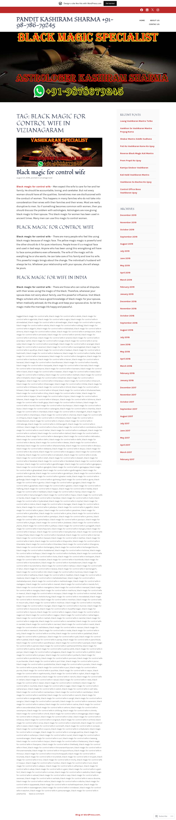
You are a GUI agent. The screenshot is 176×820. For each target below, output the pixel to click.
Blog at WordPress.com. (88, 814)
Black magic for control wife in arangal (76, 344)
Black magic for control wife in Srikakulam (70, 729)
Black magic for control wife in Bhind (54, 387)
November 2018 (128, 308)
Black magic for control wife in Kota (41, 556)
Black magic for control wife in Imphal (66, 501)
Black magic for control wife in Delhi (65, 439)
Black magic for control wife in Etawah (66, 458)
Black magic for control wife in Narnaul (43, 624)
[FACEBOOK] (141, 10)
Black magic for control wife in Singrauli (42, 720)
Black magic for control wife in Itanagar (53, 504)
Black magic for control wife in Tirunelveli (43, 757)
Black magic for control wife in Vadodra (72, 772)
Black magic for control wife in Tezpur (33, 741)
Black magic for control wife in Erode (80, 455)
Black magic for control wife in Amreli (64, 335)
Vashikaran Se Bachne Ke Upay (136, 182)
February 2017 (127, 459)
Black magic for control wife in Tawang (80, 738)
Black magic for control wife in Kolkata (59, 553)
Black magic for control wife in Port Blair (47, 661)
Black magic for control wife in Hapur (59, 495)
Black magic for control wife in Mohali (79, 593)
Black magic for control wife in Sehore (53, 707)
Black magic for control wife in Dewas (52, 442)
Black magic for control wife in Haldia (75, 489)
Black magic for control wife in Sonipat (82, 726)
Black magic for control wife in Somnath (46, 726)
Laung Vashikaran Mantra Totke (136, 121)
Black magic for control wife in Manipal (72, 587)
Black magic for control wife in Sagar (54, 686)
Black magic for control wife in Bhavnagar (35, 384)
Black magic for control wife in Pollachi (63, 655)
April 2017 (125, 445)
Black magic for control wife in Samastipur (35, 692)
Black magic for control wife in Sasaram (78, 701)
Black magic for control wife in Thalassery (69, 741)
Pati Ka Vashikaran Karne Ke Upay (137, 146)
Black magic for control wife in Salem (44, 689)
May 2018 (125, 351)
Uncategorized (45, 178)
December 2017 (128, 387)
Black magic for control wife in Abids (65, 316)
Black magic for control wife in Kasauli (33, 538)
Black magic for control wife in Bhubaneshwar (79, 390)
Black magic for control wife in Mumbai (82, 603)
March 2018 (126, 366)
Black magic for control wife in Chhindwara (46, 418)
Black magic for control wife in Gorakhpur (54, 473)
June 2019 (125, 258)
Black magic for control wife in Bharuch (82, 381)
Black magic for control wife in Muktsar (47, 603)
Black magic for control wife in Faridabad (56, 461)
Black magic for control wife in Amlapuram (76, 331)
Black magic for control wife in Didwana (33, 449)
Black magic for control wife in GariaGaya (70, 467)
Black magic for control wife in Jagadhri (75, 507)
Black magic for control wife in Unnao (37, 772)
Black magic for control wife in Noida (55, 630)
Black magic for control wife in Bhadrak (48, 378)
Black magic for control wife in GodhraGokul (62, 470)
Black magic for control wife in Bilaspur (41, 399)
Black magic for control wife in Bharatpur (45, 381)
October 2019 (127, 229)
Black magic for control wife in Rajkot (67, 673)
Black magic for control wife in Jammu (76, 516)
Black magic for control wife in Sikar (57, 717)
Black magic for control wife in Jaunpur (67, 519)
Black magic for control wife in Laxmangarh (77, 569)
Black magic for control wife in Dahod (54, 433)
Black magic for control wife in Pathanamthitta (60, 646)
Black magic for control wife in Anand (55, 338)
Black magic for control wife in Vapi (55, 775)
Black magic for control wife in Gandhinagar (44, 464)
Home (142, 20)
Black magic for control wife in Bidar (65, 393)
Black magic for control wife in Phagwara (42, 652)
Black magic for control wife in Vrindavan (60, 787)
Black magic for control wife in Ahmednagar (47, 322)
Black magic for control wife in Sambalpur (74, 692)
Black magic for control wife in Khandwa (44, 544)
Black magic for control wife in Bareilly (81, 362)
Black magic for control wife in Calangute (41, 409)
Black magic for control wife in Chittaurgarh (47, 424)
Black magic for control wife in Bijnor (53, 396)
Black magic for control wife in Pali (63, 637)
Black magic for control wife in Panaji (45, 640)
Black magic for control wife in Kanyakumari (56, 532)
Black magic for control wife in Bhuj (32, 393)
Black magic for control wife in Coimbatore (77, 427)
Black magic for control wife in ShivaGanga (69, 714)
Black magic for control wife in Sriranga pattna (62, 732)
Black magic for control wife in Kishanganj (35, 547)
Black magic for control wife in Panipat (73, 643)
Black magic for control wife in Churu (41, 427)
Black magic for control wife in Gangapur (83, 464)
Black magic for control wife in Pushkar (40, 670)
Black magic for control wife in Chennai (58, 415)
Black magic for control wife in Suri (46, 738)
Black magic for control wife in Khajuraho (53, 541)
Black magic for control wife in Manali (43, 584)
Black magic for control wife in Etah (32, 458)
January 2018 (127, 380)
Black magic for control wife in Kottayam (76, 556)
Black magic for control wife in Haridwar (43, 498)
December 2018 (128, 301)
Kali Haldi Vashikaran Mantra (134, 174)
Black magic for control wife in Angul (48, 341)
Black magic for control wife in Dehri (32, 439)
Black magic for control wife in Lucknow (65, 572)
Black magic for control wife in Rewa (75, 680)
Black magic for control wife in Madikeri (55, 575)
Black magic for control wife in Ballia (79, 353)
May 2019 (125, 265)
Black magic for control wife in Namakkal (57, 621)
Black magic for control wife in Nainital (68, 618)
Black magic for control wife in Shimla (80, 710)
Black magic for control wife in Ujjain (51, 769)
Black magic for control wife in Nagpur (43, 615)
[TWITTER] (152, 10)
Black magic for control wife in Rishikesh (63, 683)
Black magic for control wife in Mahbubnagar (52, 581)
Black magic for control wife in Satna (61, 704)
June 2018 (125, 344)
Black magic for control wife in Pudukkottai (35, 664)
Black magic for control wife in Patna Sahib (55, 649)
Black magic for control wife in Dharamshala (45, 446)
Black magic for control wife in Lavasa (40, 569)
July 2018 (125, 337)
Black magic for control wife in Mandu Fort (79, 584)
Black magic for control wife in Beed (79, 372)
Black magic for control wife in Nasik (78, 624)
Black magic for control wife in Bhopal (41, 390)
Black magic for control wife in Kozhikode (65, 559)
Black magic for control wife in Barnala (70, 365)
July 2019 (125, 251)
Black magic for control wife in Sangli (57, 698)
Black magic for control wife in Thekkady (60, 744)
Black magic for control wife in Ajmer (84, 322)
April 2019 (125, 272)
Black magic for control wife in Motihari (58, 599)
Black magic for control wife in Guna (77, 479)
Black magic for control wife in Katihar (68, 538)
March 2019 (126, 279)
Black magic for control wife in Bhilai (71, 384)
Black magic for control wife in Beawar (45, 372)
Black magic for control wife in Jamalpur (40, 516)
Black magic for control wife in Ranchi (59, 677)
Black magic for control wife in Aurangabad (66, 347)
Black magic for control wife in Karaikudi (47, 535)
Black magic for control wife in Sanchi (64, 695)
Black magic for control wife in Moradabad (70, 596)
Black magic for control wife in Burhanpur (54, 405)
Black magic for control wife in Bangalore (68, 356)
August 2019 (126, 244)
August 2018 (126, 330)
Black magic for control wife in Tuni (76, 763)
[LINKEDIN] (147, 10)
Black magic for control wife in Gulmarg (43, 479)
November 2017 (128, 394)
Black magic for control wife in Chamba (77, 409)
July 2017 (124, 423)
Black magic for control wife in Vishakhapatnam (61, 784)
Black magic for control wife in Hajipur (41, 489)
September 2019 (128, 236)
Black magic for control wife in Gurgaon (63, 482)
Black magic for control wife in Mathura (58, 590)
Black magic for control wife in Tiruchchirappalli (46, 754)
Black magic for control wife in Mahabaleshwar (46, 578)
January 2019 (127, 294)
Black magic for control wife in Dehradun (82, 436)
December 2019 (128, 215)
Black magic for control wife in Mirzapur (44, 593)
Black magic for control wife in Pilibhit (78, 652)
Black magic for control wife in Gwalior (56, 486)
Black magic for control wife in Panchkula (81, 640)
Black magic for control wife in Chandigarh (67, 412)
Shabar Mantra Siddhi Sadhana (136, 139)
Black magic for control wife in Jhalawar (54, 522)
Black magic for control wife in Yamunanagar (50, 790)
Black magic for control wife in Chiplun (47, 421)
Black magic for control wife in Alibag (66, 325)
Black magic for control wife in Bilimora (77, 399)
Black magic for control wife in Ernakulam (44, 455)
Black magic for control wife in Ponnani (58, 658)
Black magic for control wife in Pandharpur (35, 643)
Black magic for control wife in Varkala (42, 778)
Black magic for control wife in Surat (55, 735)
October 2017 (127, 402)
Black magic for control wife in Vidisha (68, 781)
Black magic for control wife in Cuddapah (69, 430)
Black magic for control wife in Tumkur (43, 763)
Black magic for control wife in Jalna (55, 513)
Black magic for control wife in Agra (54, 319)
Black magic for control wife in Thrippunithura (52, 750)
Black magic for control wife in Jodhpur (40, 526)
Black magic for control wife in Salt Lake (79, 689)
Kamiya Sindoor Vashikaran (134, 167)
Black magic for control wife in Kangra (69, 529)
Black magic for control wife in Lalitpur (59, 566)
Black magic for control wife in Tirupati (79, 757)
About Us (155, 20)
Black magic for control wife (50, 172)
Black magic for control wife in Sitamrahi (62, 723)
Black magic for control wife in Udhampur (64, 766)
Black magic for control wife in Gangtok (34, 467)
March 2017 (126, 452)
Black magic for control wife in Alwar (40, 331)
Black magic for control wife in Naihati (33, 618)
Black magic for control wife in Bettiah (63, 375)
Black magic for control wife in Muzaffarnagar (60, 609)
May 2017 (125, 437)
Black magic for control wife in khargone (80, 544)
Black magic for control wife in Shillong (44, 710)
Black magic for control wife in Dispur (69, 449)
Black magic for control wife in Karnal (83, 535)
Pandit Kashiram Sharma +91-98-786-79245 (65, 22)
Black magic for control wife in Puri (53, 667)
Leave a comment (36, 794)
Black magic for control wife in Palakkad (74, 633)
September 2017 (128, 409)
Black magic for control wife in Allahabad (55, 328)
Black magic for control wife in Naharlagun (80, 615)
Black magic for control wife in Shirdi (32, 714)
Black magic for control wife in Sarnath (42, 701)
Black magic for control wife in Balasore (44, 353)
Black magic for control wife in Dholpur (83, 446)
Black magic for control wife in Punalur (73, 664)
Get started (110, 3)
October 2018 (127, 315)
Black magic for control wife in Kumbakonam (61, 562)
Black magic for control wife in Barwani (62, 368)
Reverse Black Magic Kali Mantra (136, 153)
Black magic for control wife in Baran (54, 359)
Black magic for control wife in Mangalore (35, 587)
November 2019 (128, 222)
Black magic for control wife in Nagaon (54, 612)
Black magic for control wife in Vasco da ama (80, 778)
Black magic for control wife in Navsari (66, 627)
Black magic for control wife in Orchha (38, 633)
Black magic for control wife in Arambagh (40, 344)
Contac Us (154, 24)
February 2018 (127, 373)
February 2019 (127, 287)
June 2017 (125, 430)
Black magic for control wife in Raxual (42, 680)
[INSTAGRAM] (158, 10)
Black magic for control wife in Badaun (55, 350)
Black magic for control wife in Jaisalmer (62, 510)
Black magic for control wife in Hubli (77, 498)
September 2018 (129, 323)
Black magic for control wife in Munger (33, 606)
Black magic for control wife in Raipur (75, 670)
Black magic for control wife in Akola (32, 325)
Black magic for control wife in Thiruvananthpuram (51, 747)
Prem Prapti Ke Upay (130, 160)
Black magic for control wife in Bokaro (66, 402)
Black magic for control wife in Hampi (64, 492)
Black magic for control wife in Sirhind (78, 720)
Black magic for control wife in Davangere (44, 436)
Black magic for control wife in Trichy (59, 760)
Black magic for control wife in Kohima (72, 550)
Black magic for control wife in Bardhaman (44, 362)
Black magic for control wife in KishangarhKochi (76, 547)
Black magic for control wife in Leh (31, 572)
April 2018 (125, 358)
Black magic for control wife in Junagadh (76, 526)
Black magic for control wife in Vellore (33, 781)
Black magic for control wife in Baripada (34, 365)
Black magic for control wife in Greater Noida (51, 476)
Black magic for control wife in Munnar (69, 606)
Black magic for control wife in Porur (82, 661)
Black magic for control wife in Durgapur (57, 452)
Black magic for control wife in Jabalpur (39, 507)
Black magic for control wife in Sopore (33, 729)
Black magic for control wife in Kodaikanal (35, 550)
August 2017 (126, 416)
